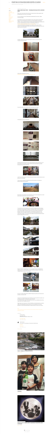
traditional (23, 310)
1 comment (20, 352)
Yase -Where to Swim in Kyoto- (25, 351)
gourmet (29, 309)
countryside (20, 309)
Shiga (41, 309)
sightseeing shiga (19, 310)
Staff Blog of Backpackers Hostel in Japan (26, 2)
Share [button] (9, 8)
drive (27, 309)
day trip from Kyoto (24, 309)
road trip (40, 309)
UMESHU (19, 391)
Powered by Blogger (27, 430)
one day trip (37, 309)
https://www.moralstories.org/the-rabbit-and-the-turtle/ (26, 74)
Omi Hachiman (34, 309)
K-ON (31, 309)
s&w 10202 (21, 324)
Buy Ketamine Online (22, 318)
